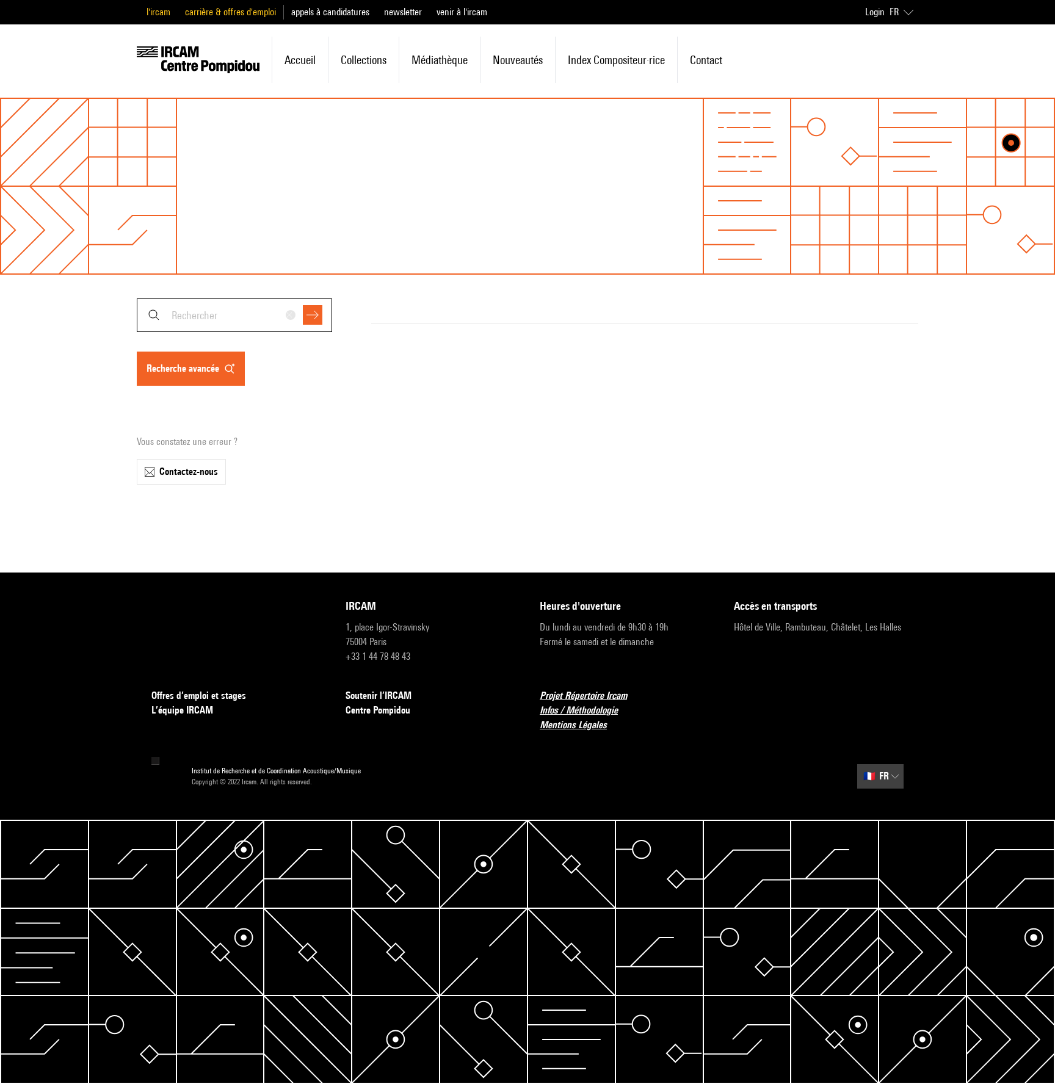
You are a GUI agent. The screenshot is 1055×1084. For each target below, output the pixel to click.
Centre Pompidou (378, 710)
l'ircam (158, 12)
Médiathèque (439, 60)
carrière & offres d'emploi (230, 12)
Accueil (300, 60)
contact (706, 60)
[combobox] (234, 315)
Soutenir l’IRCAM (378, 695)
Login (875, 12)
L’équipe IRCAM (182, 710)
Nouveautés (518, 60)
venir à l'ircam (462, 12)
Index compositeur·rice (616, 60)
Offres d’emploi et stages (198, 695)
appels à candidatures (330, 12)
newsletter (403, 12)
